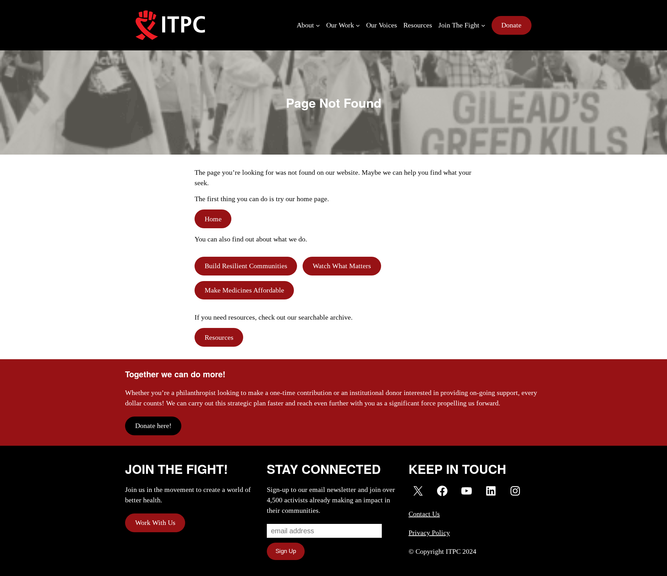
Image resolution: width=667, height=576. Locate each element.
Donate (511, 25)
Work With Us (155, 522)
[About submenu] (318, 25)
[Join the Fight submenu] (483, 25)
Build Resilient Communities (246, 266)
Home (213, 219)
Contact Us (424, 514)
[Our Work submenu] (358, 25)
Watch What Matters (342, 266)
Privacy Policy (429, 532)
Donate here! (153, 425)
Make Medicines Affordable (244, 290)
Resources (219, 337)
